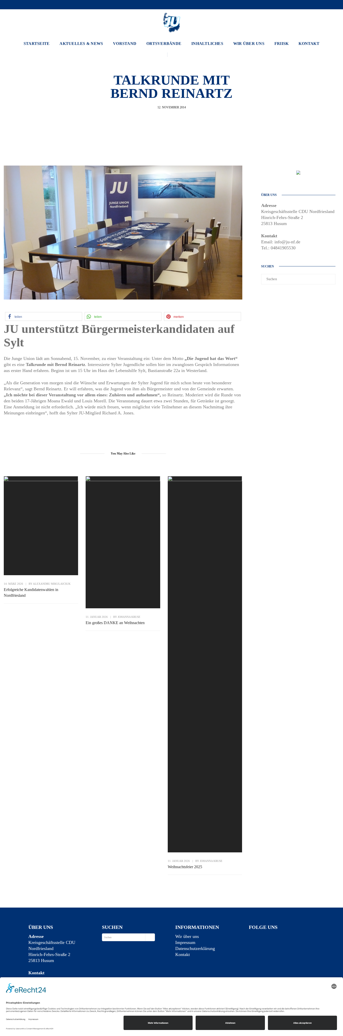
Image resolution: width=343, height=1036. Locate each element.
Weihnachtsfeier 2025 (185, 867)
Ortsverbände (163, 43)
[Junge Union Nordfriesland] (171, 21)
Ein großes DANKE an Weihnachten (115, 623)
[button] (43, 316)
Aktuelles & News (81, 43)
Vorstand (124, 43)
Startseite (36, 43)
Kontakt (309, 43)
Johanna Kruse (129, 616)
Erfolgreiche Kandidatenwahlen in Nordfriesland (31, 592)
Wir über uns (248, 43)
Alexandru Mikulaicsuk (52, 583)
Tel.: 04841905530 (278, 247)
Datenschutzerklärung (195, 948)
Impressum (185, 942)
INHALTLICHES (207, 43)
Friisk (281, 43)
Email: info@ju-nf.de (280, 241)
